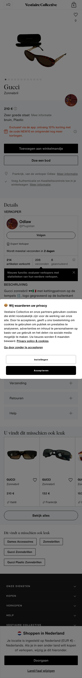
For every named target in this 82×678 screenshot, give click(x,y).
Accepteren (41, 370)
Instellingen (41, 359)
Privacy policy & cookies (33, 341)
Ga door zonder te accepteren (23, 347)
